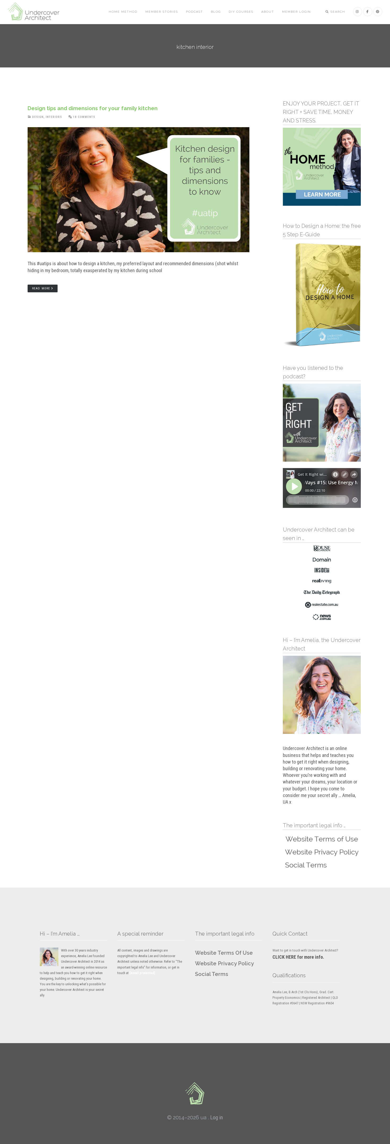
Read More (41, 288)
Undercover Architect (37, 12)
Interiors (54, 117)
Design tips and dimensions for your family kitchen (93, 108)
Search (337, 12)
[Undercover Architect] (195, 1093)
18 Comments (84, 117)
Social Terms (211, 974)
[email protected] (142, 973)
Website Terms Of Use (224, 953)
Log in (216, 1117)
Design (38, 117)
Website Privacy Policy (224, 963)
